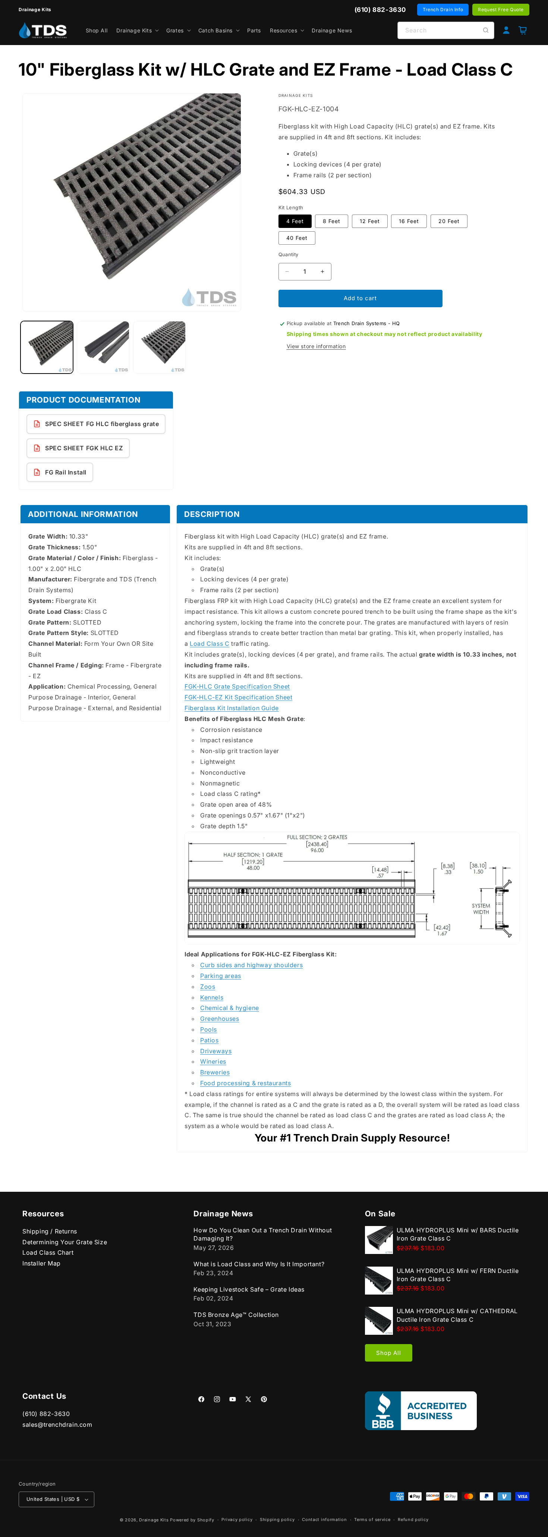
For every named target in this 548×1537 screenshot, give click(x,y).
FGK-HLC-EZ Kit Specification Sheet (238, 697)
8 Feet (331, 221)
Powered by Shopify (192, 1519)
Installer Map (41, 1263)
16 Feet (409, 221)
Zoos (207, 987)
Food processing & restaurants (245, 1083)
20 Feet (449, 221)
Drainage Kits (154, 1519)
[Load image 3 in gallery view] (159, 347)
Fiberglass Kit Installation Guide (232, 708)
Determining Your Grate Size (64, 1242)
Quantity (288, 254)
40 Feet (297, 238)
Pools (208, 1029)
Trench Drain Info (443, 9)
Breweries (215, 1072)
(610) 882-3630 (46, 1413)
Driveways (216, 1051)
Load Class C (209, 644)
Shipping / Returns (49, 1231)
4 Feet (295, 221)
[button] (137, 30)
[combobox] (446, 30)
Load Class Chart (48, 1252)
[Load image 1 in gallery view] (47, 347)
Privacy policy (236, 1519)
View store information (316, 346)
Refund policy (413, 1519)
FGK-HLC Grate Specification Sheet (237, 686)
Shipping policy (277, 1519)
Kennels (211, 997)
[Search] (486, 30)
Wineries (213, 1062)
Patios (209, 1040)
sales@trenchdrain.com (57, 1424)
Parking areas (220, 976)
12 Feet (370, 221)
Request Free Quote (501, 9)
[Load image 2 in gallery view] (103, 347)
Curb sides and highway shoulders (251, 965)
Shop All (388, 1352)
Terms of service (372, 1519)
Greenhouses (219, 1019)
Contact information (324, 1519)
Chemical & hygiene (229, 1008)
